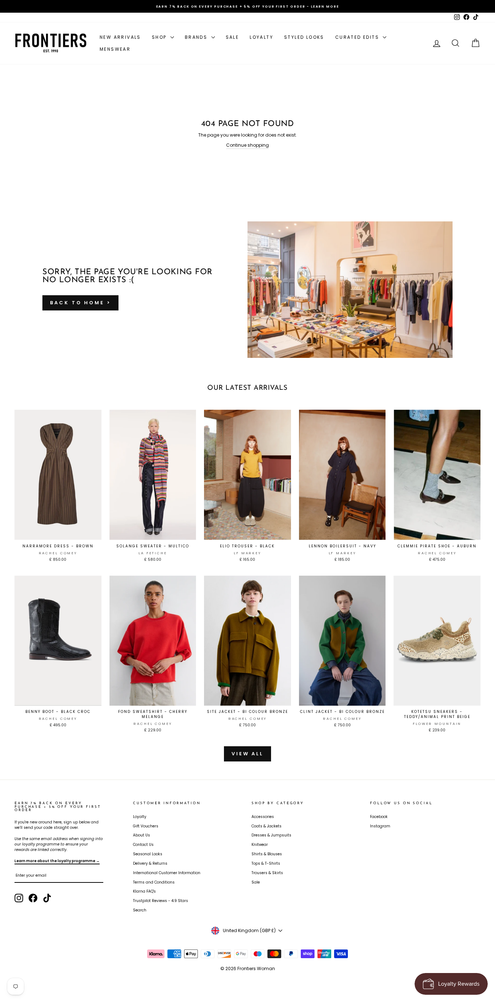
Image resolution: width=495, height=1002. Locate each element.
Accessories (262, 816)
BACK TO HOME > (80, 302)
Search (139, 910)
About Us (141, 835)
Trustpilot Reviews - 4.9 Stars (160, 900)
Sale (232, 37)
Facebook (379, 816)
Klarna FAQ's (144, 891)
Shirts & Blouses (266, 854)
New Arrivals (120, 37)
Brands (197, 37)
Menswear (115, 49)
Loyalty (261, 37)
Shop (160, 37)
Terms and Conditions (154, 882)
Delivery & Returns (150, 863)
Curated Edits (358, 37)
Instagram (380, 826)
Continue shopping (247, 145)
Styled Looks (304, 37)
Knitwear (259, 844)
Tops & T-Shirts (265, 863)
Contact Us (143, 844)
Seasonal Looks (147, 854)
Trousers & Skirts (267, 873)
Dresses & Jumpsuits (271, 835)
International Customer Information (166, 873)
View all (247, 753)
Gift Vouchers (145, 826)
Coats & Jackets (266, 826)
